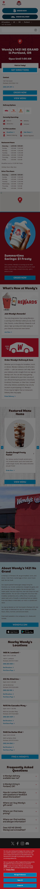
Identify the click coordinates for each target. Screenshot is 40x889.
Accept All (20, 885)
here (5, 866)
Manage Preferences (20, 874)
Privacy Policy (10, 870)
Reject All (20, 880)
